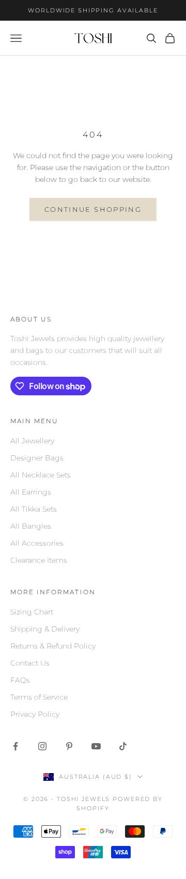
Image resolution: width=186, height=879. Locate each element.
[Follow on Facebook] (15, 746)
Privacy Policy (34, 714)
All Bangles (30, 526)
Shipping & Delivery (45, 629)
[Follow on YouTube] (96, 746)
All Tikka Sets (33, 509)
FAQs (20, 680)
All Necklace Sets (40, 475)
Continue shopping (93, 209)
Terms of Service (39, 697)
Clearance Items (38, 560)
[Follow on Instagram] (42, 746)
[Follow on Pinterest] (69, 746)
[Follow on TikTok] (123, 746)
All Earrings (30, 492)
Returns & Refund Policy (53, 646)
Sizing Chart (31, 611)
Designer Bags (37, 457)
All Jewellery (32, 440)
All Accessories (37, 543)
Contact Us (30, 663)
